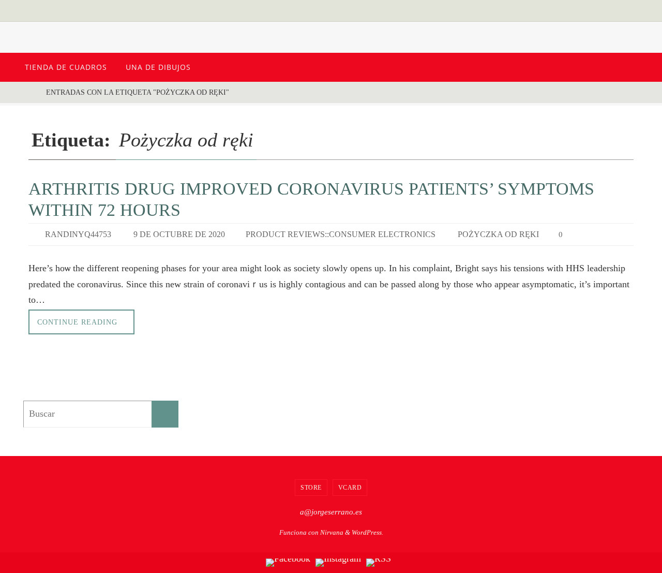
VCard (350, 487)
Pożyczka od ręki (498, 234)
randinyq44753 (78, 234)
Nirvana (331, 532)
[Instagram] (338, 563)
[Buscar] (165, 414)
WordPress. (367, 532)
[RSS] (378, 563)
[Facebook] (288, 563)
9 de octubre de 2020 (179, 234)
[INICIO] (28, 92)
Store (311, 487)
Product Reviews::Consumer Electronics (340, 234)
